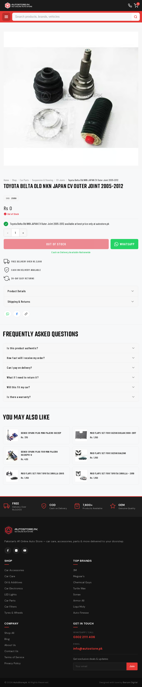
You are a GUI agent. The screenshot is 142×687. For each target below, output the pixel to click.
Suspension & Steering (42, 180)
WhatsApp (127, 244)
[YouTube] (24, 550)
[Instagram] (16, 550)
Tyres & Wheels (13, 612)
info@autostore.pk (87, 649)
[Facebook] (7, 550)
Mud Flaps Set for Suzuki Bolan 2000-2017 (113, 432)
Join (132, 666)
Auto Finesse (81, 612)
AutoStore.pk (20, 682)
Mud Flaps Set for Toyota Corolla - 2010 (112, 473)
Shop (14, 180)
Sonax (77, 594)
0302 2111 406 (84, 637)
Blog (7, 639)
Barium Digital (130, 682)
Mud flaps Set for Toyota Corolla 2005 (42, 473)
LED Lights (10, 594)
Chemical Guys (82, 582)
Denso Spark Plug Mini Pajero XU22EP (41, 432)
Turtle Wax (79, 588)
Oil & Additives (13, 582)
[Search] (135, 17)
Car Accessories (14, 570)
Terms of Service (14, 657)
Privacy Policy (12, 663)
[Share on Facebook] (17, 314)
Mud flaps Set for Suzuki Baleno (108, 453)
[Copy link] (26, 314)
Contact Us (11, 651)
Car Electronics (13, 588)
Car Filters (10, 606)
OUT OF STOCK (56, 244)
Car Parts (24, 180)
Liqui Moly (79, 606)
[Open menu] (6, 17)
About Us (10, 645)
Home (6, 180)
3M (75, 570)
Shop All (9, 633)
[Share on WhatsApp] (7, 314)
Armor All (78, 600)
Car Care (9, 576)
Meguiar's (78, 576)
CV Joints (60, 180)
